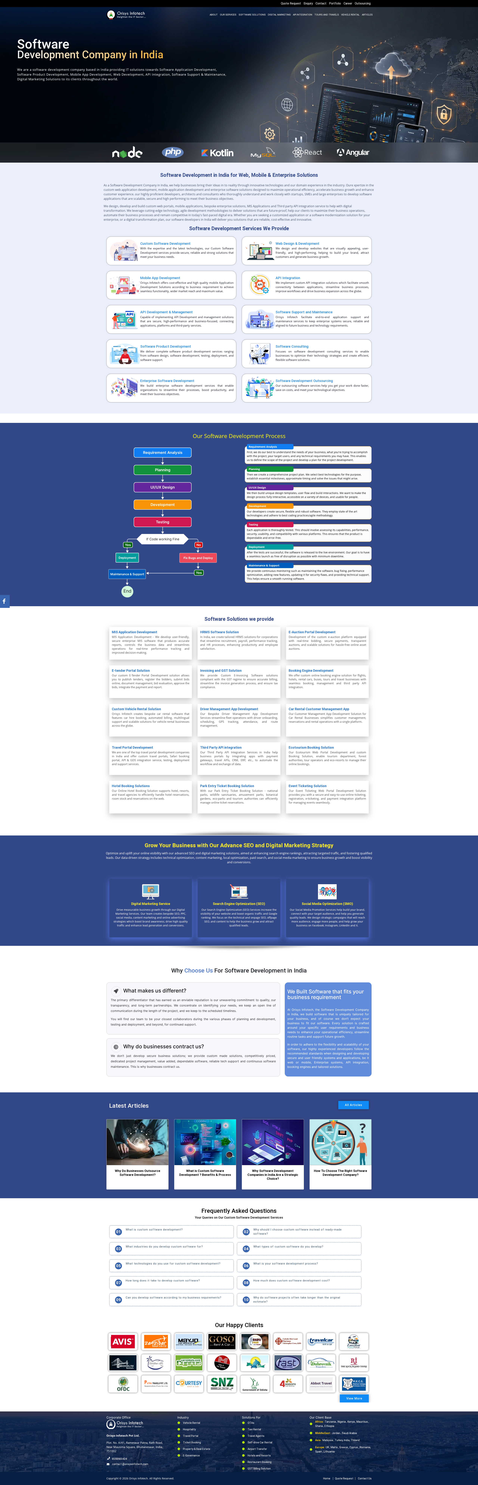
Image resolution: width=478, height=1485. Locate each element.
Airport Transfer (257, 1448)
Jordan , (337, 1433)
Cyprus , (354, 1447)
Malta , (335, 1447)
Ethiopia (329, 1426)
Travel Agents (256, 1435)
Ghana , (319, 1426)
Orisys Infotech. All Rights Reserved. (151, 1478)
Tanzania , (331, 1421)
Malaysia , (328, 1440)
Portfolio (335, 3)
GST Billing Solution (259, 1468)
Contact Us (365, 1478)
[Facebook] (4, 601)
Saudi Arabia (349, 1433)
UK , (328, 1447)
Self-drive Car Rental (260, 1442)
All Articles (353, 1105)
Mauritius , (362, 1421)
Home (326, 1478)
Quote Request (291, 3)
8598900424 (119, 1458)
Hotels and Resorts (259, 1455)
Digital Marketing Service (150, 904)
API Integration (302, 14)
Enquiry (308, 3)
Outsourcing (363, 3)
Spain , (319, 1451)
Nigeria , (342, 1421)
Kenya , (351, 1421)
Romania (365, 1447)
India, (347, 1440)
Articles (367, 14)
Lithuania (329, 1451)
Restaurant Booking (259, 1462)
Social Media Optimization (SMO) (327, 904)
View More (354, 1398)
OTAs (251, 1422)
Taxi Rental (254, 1429)
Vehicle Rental (350, 14)
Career (348, 3)
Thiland (355, 1440)
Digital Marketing (279, 14)
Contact (321, 3)
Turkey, (339, 1440)
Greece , (344, 1447)
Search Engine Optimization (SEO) (239, 904)
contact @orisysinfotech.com (130, 1464)
